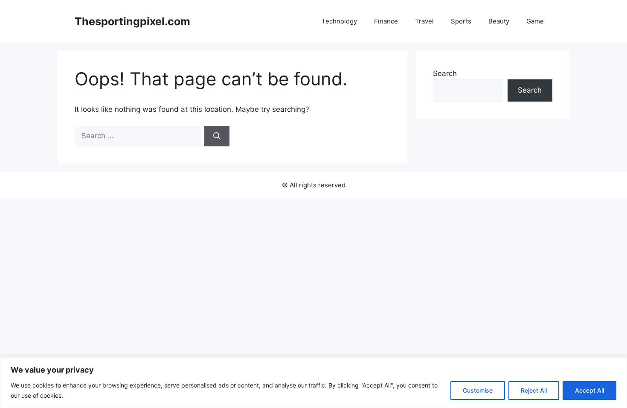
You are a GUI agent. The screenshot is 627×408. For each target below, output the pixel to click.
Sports (461, 21)
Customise (478, 390)
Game (535, 21)
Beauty (498, 21)
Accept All (589, 390)
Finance (386, 21)
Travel (424, 21)
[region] (313, 382)
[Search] (216, 136)
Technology (339, 21)
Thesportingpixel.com (132, 21)
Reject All (534, 390)
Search (445, 73)
